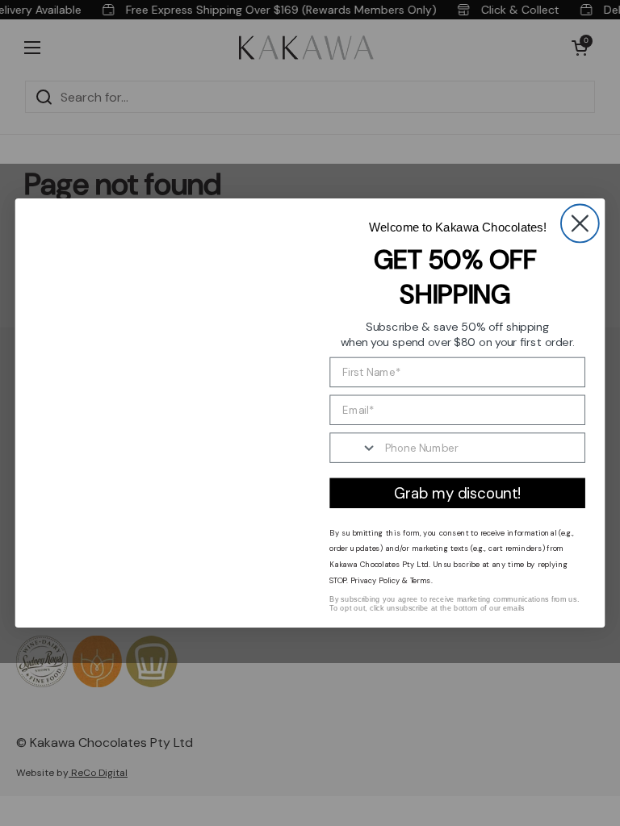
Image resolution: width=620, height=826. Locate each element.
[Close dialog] (580, 223)
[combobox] (353, 447)
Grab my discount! (457, 493)
